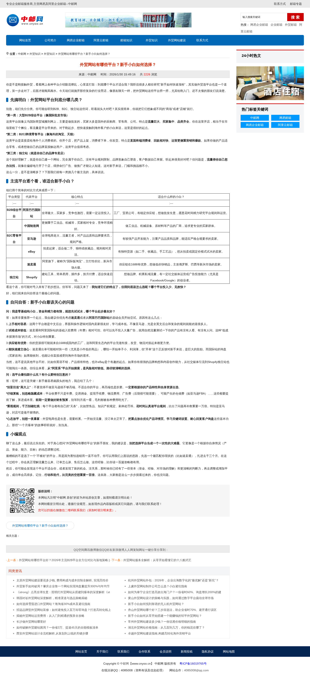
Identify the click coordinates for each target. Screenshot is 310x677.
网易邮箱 (285, 117)
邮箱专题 (296, 3)
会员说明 (165, 651)
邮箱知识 (126, 40)
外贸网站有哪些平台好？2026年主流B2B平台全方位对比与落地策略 (63, 560)
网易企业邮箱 (259, 24)
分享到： (162, 549)
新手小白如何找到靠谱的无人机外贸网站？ (156, 604)
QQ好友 (107, 549)
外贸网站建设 (177, 40)
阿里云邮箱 (101, 40)
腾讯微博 (90, 549)
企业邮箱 (276, 24)
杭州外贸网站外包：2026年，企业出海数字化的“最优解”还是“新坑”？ (173, 580)
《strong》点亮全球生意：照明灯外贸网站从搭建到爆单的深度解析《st (63, 592)
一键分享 (151, 549)
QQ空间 (79, 549)
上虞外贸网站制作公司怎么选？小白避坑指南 (157, 586)
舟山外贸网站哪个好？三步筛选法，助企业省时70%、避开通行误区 (172, 609)
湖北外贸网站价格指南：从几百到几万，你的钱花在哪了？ (166, 627)
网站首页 (25, 40)
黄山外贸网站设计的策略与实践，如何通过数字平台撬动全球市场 (171, 598)
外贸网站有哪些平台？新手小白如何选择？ (84, 53)
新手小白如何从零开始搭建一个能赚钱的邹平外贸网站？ (165, 615)
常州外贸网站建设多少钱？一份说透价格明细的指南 (162, 621)
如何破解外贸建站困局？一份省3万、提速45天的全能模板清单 (57, 627)
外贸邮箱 (291, 24)
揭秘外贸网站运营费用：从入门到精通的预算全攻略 (50, 615)
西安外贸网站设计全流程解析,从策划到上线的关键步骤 (52, 633)
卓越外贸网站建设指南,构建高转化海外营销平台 (159, 633)
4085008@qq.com (196, 670)
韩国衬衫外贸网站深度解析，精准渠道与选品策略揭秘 (51, 598)
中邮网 (72, 3)
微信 (99, 549)
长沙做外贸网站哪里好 (31, 621)
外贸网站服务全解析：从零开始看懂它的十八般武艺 (157, 560)
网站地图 (229, 651)
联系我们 (123, 651)
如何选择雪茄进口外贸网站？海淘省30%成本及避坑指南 (53, 604)
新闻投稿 (187, 651)
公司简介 (50, 40)
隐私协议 (208, 651)
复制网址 (139, 549)
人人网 (128, 549)
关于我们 (102, 651)
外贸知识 (152, 40)
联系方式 (280, 3)
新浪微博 (118, 549)
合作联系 (144, 651)
